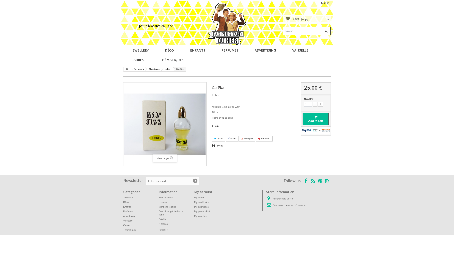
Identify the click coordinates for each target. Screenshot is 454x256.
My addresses (201, 207)
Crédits (162, 219)
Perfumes (230, 50)
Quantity (308, 99)
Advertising (265, 50)
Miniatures (154, 69)
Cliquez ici (300, 205)
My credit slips (201, 202)
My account (203, 192)
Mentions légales (167, 207)
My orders (199, 197)
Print (220, 145)
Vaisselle (300, 50)
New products (166, 197)
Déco (169, 50)
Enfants (197, 50)
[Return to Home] (127, 69)
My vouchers (200, 216)
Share (232, 138)
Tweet (219, 138)
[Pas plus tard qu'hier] (227, 24)
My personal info (202, 211)
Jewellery (140, 50)
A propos (163, 224)
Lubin (167, 69)
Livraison (163, 202)
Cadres (137, 60)
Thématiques (172, 60)
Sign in (325, 3)
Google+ (248, 138)
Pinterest (265, 138)
